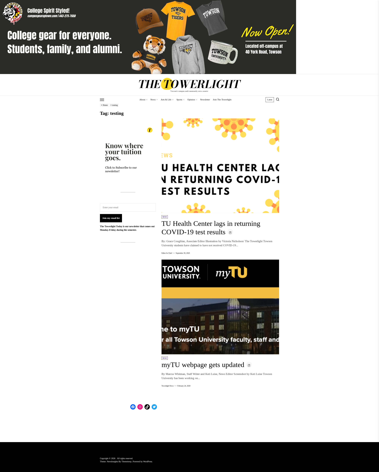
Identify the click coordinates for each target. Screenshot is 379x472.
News (153, 99)
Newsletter (205, 99)
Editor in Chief (167, 253)
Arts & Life (166, 99)
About (142, 99)
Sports (179, 99)
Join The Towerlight (222, 99)
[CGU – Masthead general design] (148, 1)
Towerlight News (168, 386)
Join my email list (111, 218)
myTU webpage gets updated (203, 365)
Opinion (191, 99)
